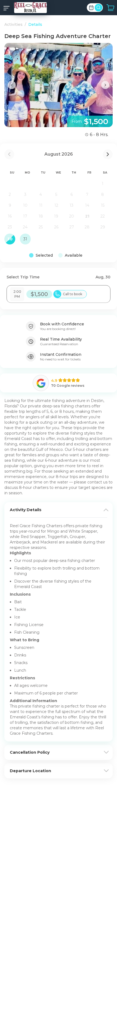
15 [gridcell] (102, 205)
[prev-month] (9, 154)
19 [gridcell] (56, 216)
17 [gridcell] (25, 216)
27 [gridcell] (71, 227)
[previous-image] (12, 85)
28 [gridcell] (87, 227)
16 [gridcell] (10, 216)
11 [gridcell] (40, 205)
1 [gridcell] (102, 183)
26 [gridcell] (56, 227)
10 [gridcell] (25, 205)
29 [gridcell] (102, 227)
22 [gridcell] (102, 216)
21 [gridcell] (87, 216)
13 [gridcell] (71, 205)
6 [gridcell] (71, 194)
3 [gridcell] (25, 194)
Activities (13, 24)
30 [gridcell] (10, 239)
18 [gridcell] (41, 216)
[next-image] (105, 85)
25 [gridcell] (41, 227)
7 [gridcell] (87, 194)
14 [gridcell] (87, 205)
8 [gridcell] (102, 194)
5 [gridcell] (56, 194)
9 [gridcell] (10, 205)
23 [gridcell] (10, 227)
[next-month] (108, 154)
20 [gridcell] (71, 216)
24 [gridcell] (25, 227)
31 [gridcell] (25, 239)
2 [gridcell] (10, 194)
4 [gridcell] (40, 194)
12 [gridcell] (56, 205)
